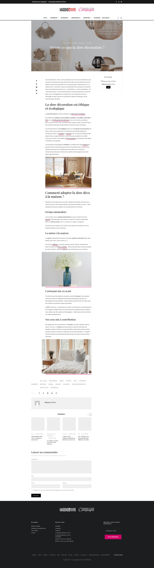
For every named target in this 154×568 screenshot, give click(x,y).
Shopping (86, 18)
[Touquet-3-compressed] (53, 424)
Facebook (57, 526)
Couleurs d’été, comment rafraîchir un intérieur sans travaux (69, 438)
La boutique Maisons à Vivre (57, 1)
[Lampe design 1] (84, 424)
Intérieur (53, 18)
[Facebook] (116, 1)
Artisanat (53, 380)
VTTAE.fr (39, 555)
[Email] (36, 93)
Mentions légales (35, 526)
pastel (58, 384)
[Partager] (36, 81)
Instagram (58, 528)
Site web (64, 483)
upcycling (44, 387)
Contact (33, 532)
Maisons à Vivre (66, 43)
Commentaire (34, 459)
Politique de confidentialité (38, 528)
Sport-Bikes (76, 555)
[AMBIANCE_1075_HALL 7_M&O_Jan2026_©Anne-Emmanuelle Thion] (38, 424)
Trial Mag (70, 555)
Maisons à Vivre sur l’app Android (64, 541)
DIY (76, 380)
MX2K (58, 555)
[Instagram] (118, 1)
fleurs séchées (62, 247)
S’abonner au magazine (39, 1)
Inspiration (75, 18)
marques (85, 144)
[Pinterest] (121, 1)
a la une (44, 380)
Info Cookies (34, 530)
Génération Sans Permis (94, 555)
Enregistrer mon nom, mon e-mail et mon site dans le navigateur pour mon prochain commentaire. (53, 490)
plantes (67, 384)
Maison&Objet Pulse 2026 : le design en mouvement (37, 438)
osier (51, 384)
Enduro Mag (64, 555)
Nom (32, 476)
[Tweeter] (36, 84)
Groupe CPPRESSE (85, 559)
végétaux (55, 244)
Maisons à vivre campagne (51, 434)
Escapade (34, 555)
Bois (46, 120)
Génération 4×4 (84, 555)
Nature (43, 384)
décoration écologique (78, 114)
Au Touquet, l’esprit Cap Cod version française (52, 442)
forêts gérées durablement (61, 120)
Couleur (65, 434)
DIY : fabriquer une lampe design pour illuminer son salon (83, 438)
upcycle (68, 133)
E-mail (32, 483)
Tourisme (97, 18)
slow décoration (79, 384)
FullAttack (45, 555)
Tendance (81, 43)
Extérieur (64, 18)
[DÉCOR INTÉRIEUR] (69, 424)
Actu (45, 18)
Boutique (105, 18)
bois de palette (70, 138)
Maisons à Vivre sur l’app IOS (63, 539)
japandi (47, 219)
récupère (61, 133)
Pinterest (57, 530)
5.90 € (108, 87)
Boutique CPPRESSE (105, 555)
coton (69, 380)
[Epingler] (36, 87)
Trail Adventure (52, 555)
